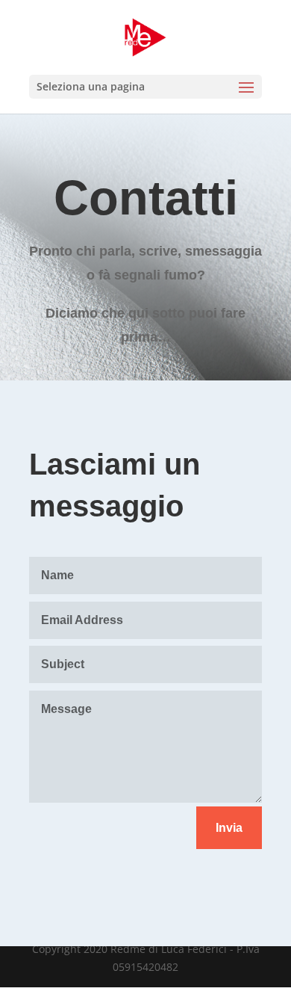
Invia (229, 827)
